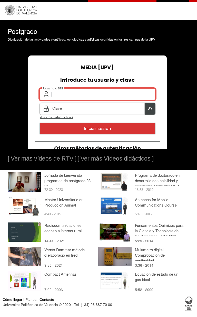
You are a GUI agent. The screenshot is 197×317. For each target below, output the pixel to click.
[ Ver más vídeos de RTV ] (42, 158)
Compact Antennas (60, 274)
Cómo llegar (12, 300)
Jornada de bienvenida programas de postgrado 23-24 (68, 180)
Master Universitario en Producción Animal (63, 202)
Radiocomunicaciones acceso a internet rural (63, 227)
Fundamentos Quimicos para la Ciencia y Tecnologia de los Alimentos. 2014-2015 (159, 230)
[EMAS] (189, 310)
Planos (30, 300)
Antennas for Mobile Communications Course (156, 202)
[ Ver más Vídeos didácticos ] (115, 158)
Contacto (47, 300)
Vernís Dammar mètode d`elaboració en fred (64, 252)
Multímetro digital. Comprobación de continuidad (150, 255)
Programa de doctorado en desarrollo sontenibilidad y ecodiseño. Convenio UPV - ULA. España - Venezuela (158, 183)
